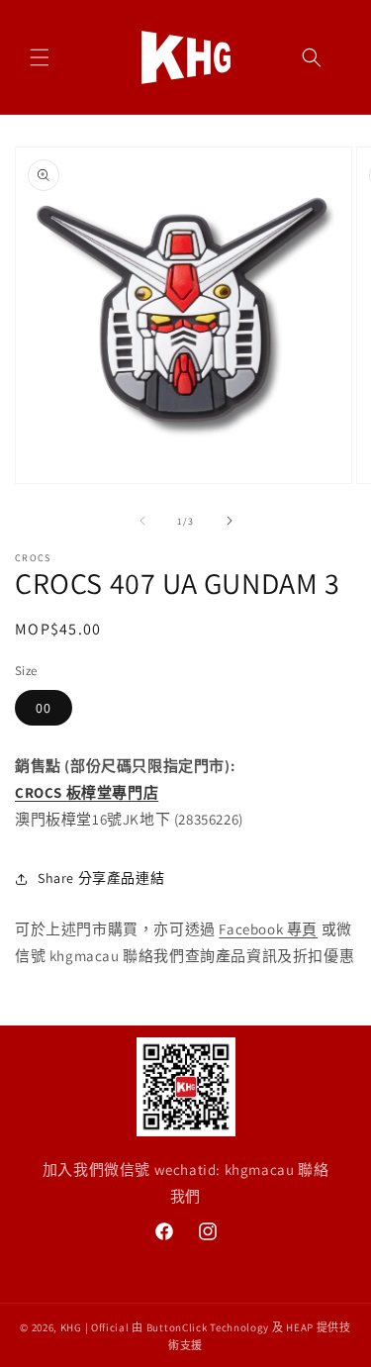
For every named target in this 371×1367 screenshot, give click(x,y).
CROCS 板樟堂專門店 (86, 792)
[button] (39, 57)
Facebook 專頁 (268, 929)
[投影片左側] (142, 520)
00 (43, 708)
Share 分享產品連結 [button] (101, 878)
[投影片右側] (229, 520)
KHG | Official (95, 1327)
